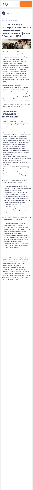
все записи (9, 13)
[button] (15, 4)
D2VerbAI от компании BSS (11, 52)
